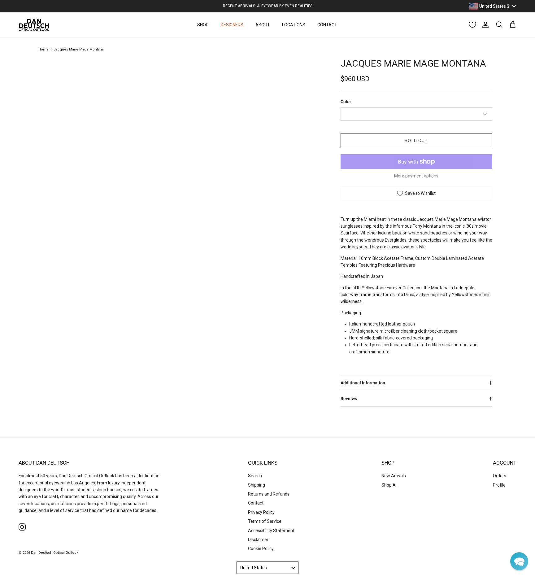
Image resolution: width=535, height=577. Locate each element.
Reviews (349, 398)
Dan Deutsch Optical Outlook (54, 553)
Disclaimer (258, 539)
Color (346, 101)
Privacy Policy (261, 512)
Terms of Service (264, 521)
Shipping (256, 485)
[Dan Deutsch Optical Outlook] (34, 25)
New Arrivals (393, 475)
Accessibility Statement (271, 530)
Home (43, 49)
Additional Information (363, 382)
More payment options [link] (416, 175)
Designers (232, 24)
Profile (499, 485)
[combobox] (492, 6)
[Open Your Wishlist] (472, 24)
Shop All (389, 485)
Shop (203, 24)
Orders (499, 475)
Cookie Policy (261, 548)
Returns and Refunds (268, 494)
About (262, 24)
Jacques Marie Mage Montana (79, 49)
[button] (519, 561)
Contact (327, 24)
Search (255, 475)
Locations (293, 24)
